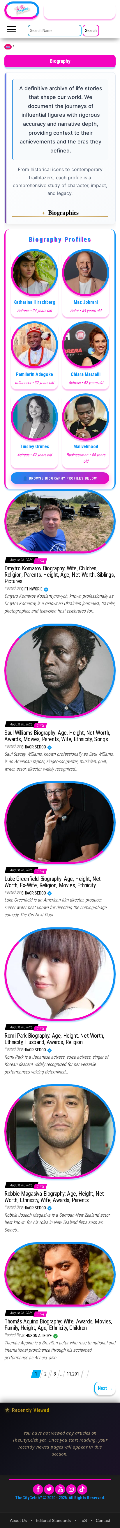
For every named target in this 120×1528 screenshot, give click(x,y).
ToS (83, 1520)
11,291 (73, 1374)
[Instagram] (71, 1489)
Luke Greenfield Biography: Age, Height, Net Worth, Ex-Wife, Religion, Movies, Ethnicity (52, 882)
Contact (103, 1520)
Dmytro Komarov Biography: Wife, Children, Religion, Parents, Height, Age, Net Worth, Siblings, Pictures (59, 575)
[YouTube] (60, 1489)
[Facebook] (38, 1489)
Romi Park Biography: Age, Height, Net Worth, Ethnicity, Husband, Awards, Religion (54, 1039)
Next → (105, 1388)
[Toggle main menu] (11, 31)
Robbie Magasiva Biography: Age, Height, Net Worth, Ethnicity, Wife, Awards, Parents (54, 1197)
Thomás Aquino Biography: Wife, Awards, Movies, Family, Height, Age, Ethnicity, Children (58, 1324)
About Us (18, 1520)
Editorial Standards (53, 1520)
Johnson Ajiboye (37, 1335)
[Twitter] (49, 1489)
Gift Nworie (32, 589)
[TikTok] (82, 1489)
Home (8, 47)
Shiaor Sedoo (34, 747)
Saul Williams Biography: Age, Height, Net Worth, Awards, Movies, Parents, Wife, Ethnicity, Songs (57, 736)
